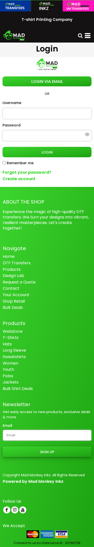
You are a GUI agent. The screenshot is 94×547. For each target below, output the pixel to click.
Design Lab (13, 275)
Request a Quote (19, 282)
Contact (11, 288)
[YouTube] (22, 509)
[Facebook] (6, 509)
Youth (8, 369)
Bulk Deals (13, 307)
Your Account (16, 295)
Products (12, 269)
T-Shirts (11, 337)
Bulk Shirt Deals (18, 388)
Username (12, 102)
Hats (7, 344)
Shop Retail (14, 301)
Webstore (13, 331)
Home (9, 256)
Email (7, 425)
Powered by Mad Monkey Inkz (33, 481)
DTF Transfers (17, 263)
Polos (8, 376)
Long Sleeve (14, 350)
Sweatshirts (14, 357)
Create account (19, 179)
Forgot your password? (27, 172)
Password (12, 125)
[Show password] (87, 134)
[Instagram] (14, 509)
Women (10, 363)
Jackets (11, 382)
